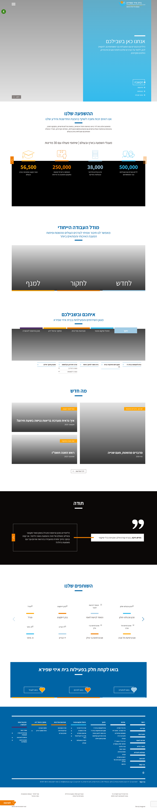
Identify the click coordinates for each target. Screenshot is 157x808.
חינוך (126, 330)
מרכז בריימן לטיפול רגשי (80, 736)
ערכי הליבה (122, 746)
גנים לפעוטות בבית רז (134, 365)
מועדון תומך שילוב (49, 365)
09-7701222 (105, 782)
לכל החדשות (80, 471)
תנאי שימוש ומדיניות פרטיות (19, 806)
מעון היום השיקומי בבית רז (112, 366)
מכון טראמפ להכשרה (31, 330)
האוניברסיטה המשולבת (23, 741)
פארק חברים (62, 733)
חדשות (123, 764)
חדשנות (140, 87)
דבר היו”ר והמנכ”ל (120, 741)
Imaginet (142, 806)
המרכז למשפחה (72, 372)
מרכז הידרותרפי (81, 728)
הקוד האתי (122, 749)
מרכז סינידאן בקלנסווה (69, 365)
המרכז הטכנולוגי (81, 740)
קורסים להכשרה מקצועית (22, 734)
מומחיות (140, 91)
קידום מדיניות (62, 730)
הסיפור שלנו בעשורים (119, 744)
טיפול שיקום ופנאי (102, 330)
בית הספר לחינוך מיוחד (90, 365)
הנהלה (124, 738)
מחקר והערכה (43, 728)
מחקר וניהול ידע (55, 330)
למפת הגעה (134, 782)
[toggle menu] (13, 4)
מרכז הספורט (82, 730)
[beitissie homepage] (131, 4)
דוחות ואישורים (121, 757)
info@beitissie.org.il (67, 782)
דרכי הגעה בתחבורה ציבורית (122, 782)
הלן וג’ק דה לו (122, 736)
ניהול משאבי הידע (41, 730)
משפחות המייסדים (120, 733)
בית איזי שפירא (121, 728)
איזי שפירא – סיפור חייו (119, 730)
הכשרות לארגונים (22, 737)
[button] (12, 160)
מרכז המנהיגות (62, 728)
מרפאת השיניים (81, 733)
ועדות (124, 754)
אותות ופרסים (122, 752)
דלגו (17, 97)
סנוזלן (84, 743)
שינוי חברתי (139, 95)
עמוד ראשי (24, 730)
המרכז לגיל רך (72, 368)
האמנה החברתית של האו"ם (120, 760)
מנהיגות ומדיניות (78, 330)
